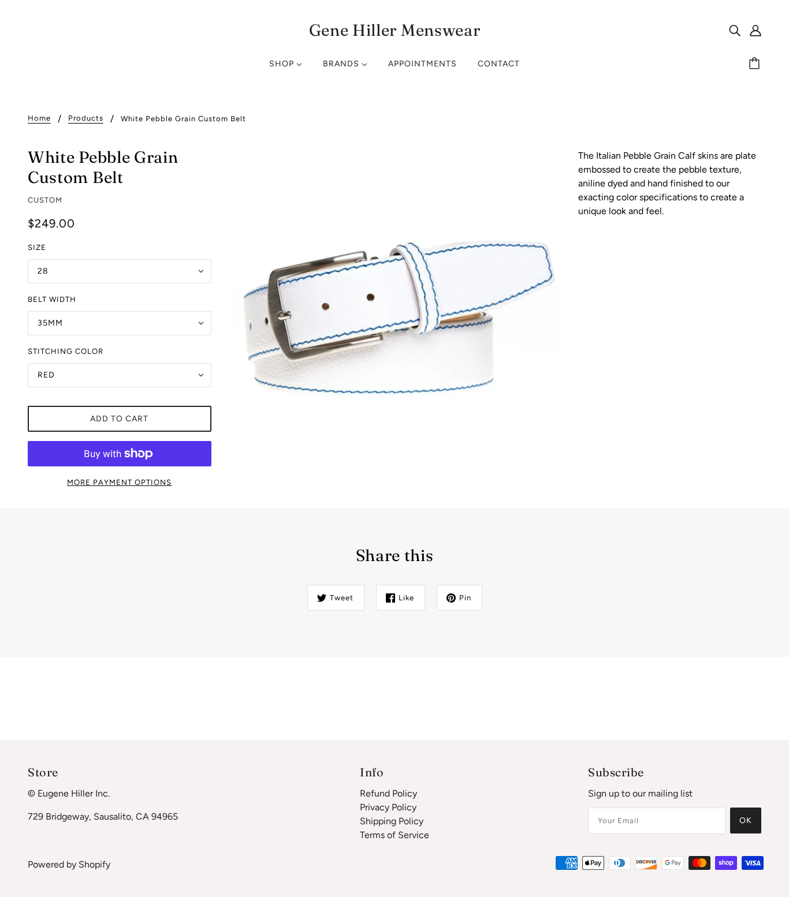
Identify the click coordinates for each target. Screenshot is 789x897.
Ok (745, 820)
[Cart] (756, 64)
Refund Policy (388, 793)
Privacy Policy (388, 807)
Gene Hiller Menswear (395, 30)
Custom (45, 200)
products (85, 118)
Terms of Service (394, 834)
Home (39, 118)
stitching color (65, 351)
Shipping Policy (391, 821)
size (37, 247)
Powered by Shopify (69, 864)
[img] (734, 30)
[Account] (755, 30)
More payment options (119, 482)
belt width (52, 299)
